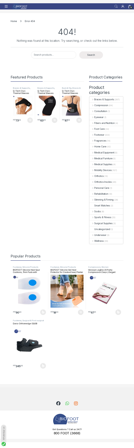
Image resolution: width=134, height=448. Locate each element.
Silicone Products (30, 267)
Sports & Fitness (102, 217)
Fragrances (100, 140)
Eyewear (99, 117)
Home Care (100, 146)
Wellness (99, 240)
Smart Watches (102, 205)
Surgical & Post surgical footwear (28, 321)
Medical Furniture (103, 158)
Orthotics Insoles (103, 181)
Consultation (100, 111)
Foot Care (99, 128)
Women (104, 267)
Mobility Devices (103, 170)
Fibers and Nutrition (104, 123)
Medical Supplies (103, 164)
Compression (101, 105)
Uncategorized (102, 229)
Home (14, 21)
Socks (97, 211)
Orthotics (99, 176)
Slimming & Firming (104, 199)
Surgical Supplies (103, 223)
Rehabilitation (101, 193)
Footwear (99, 134)
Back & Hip (67, 88)
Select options (42, 312)
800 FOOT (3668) (67, 433)
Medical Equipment (104, 152)
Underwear (100, 235)
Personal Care (101, 188)
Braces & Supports (21, 88)
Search (116, 6)
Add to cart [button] (30, 120)
